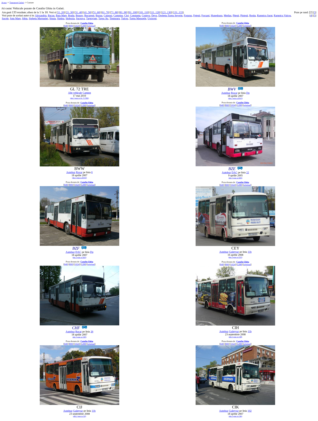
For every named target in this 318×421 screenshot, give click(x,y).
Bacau (51, 15)
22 (247, 172)
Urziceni (152, 18)
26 (92, 331)
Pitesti (236, 15)
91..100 (133, 12)
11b (250, 251)
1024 (77, 26)
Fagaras (188, 15)
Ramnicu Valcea (282, 15)
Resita (252, 15)
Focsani (205, 15)
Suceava (80, 18)
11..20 (60, 12)
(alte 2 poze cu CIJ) (79, 416)
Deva (154, 15)
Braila (71, 15)
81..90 (123, 12)
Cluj (126, 15)
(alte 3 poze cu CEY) (235, 257)
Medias (227, 15)
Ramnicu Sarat (264, 15)
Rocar (234, 92)
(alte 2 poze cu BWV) (235, 98)
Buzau (99, 15)
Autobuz (225, 92)
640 (66, 26)
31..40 (78, 12)
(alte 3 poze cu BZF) (79, 257)
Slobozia (70, 18)
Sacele (5, 18)
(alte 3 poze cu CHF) (79, 337)
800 (71, 26)
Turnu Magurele (137, 18)
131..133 (178, 12)
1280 (83, 26)
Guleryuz (234, 251)
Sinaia (52, 18)
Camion (87, 92)
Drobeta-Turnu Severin (170, 15)
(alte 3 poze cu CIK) (235, 416)
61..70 (105, 12)
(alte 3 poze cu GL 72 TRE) (79, 98)
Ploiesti (244, 15)
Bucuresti (89, 15)
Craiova (146, 15)
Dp (248, 92)
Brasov (79, 15)
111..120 (155, 12)
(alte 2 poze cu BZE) (235, 178)
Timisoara (114, 18)
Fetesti (196, 15)
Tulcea (124, 18)
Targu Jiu (103, 18)
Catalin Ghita (86, 23)
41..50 (87, 12)
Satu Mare (15, 18)
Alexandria (41, 15)
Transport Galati (16, 2)
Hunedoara (216, 15)
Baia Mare (61, 15)
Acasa (4, 2)
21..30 (69, 12)
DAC (234, 172)
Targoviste (91, 18)
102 (250, 410)
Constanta (135, 15)
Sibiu (24, 18)
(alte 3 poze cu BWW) (79, 178)
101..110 (143, 12)
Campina (118, 15)
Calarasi (108, 15)
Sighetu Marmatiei (38, 18)
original (91, 26)
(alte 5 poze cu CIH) (235, 337)
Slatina (60, 18)
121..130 (166, 12)
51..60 (96, 12)
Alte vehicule (75, 92)
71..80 (114, 12)
